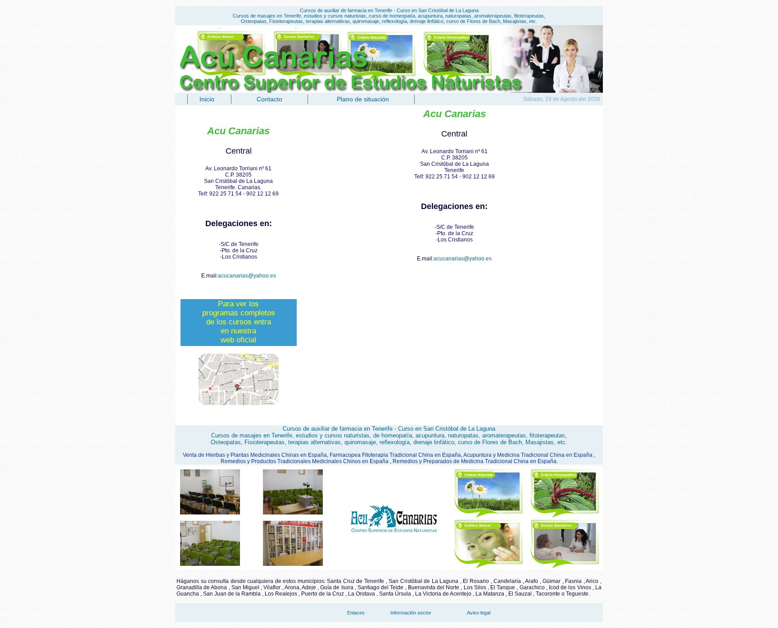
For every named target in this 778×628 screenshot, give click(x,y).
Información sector (410, 612)
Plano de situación (363, 99)
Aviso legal (478, 612)
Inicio (206, 99)
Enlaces (356, 612)
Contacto (269, 99)
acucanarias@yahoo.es (247, 276)
